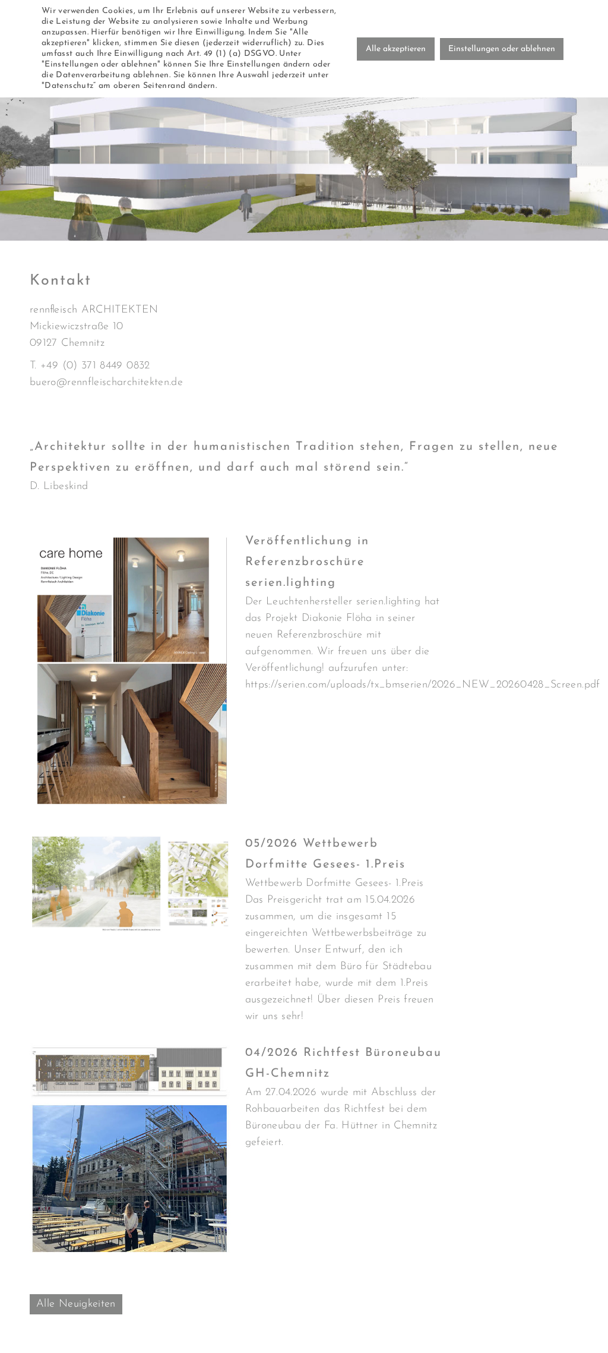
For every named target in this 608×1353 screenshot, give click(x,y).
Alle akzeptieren (396, 49)
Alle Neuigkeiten (76, 1304)
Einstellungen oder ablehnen (501, 49)
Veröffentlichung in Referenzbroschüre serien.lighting (307, 562)
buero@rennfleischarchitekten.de (106, 382)
